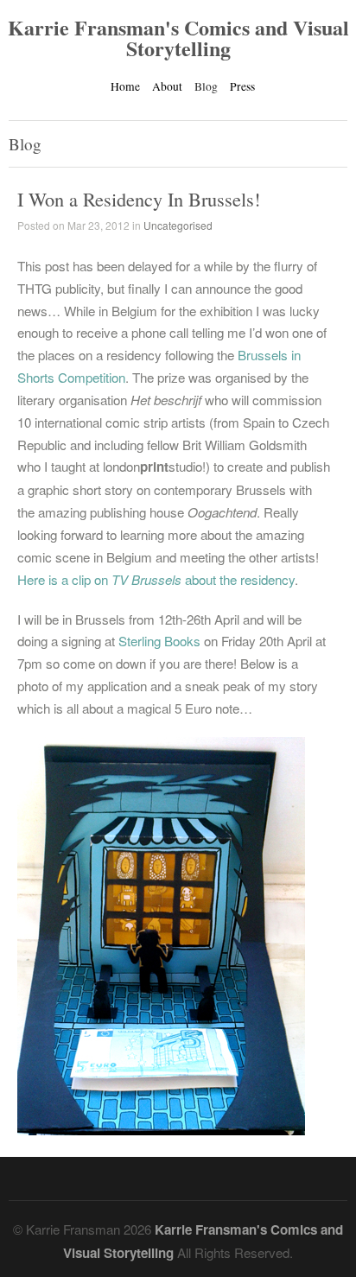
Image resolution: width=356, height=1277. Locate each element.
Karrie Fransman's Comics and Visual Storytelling (178, 37)
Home (125, 86)
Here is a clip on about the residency (156, 579)
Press (242, 86)
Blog (206, 86)
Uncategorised (178, 225)
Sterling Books (159, 641)
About (167, 86)
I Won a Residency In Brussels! (138, 199)
